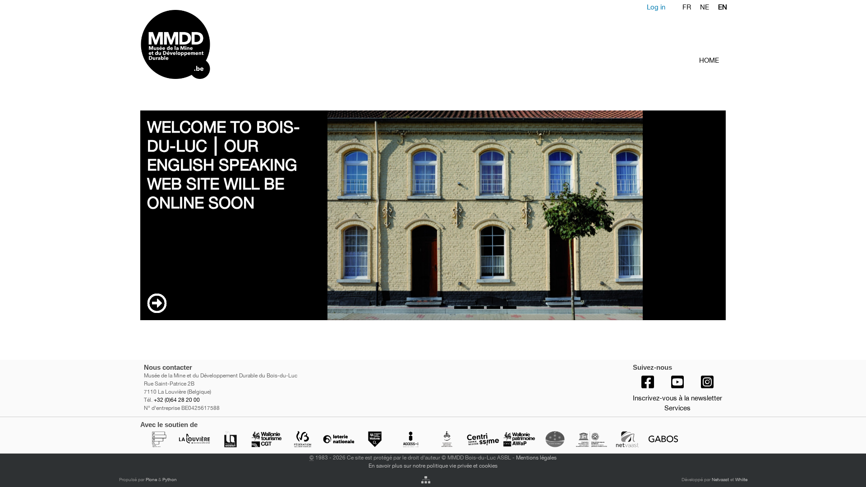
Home (709, 60)
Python (169, 479)
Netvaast (720, 479)
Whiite (741, 479)
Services (677, 408)
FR (686, 7)
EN (722, 7)
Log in (656, 7)
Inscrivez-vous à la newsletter (677, 398)
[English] (211, 44)
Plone (151, 479)
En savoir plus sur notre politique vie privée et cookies (433, 466)
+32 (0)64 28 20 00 (177, 400)
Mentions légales (536, 457)
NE (704, 7)
